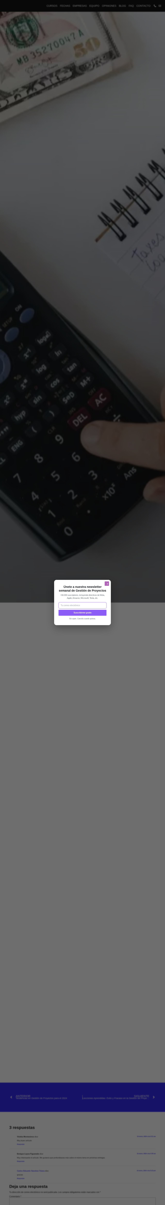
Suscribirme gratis (83, 613)
